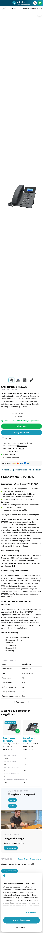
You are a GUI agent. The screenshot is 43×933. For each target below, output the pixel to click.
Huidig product (10, 723)
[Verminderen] (3, 415)
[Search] (35, 3)
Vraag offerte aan (21, 432)
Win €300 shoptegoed (11, 457)
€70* (22, 449)
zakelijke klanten (26, 443)
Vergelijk (8, 438)
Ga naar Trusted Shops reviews (29, 859)
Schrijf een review (9, 871)
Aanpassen (20, 927)
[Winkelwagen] (40, 3)
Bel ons (12, 800)
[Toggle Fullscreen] (39, 14)
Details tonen (30, 913)
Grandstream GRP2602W (32, 8)
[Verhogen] (9, 415)
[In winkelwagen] (17, 731)
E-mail (12, 806)
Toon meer (20, 702)
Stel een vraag (11, 848)
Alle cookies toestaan (21, 920)
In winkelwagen (21, 426)
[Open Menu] (2, 3)
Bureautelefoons (14, 8)
